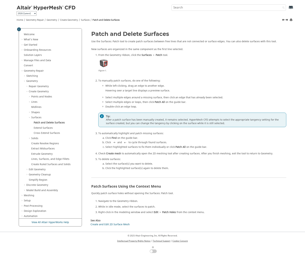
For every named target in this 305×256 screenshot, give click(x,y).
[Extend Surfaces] (287, 20)
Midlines (36, 107)
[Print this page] (291, 20)
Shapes (35, 112)
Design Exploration (35, 211)
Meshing (29, 195)
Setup (27, 200)
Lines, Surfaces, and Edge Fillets (50, 159)
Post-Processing (33, 206)
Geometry (52, 20)
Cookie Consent (180, 241)
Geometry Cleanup (40, 174)
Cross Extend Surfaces (47, 133)
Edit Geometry (37, 169)
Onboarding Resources (37, 50)
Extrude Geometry (42, 154)
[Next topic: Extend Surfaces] (287, 20)
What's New (31, 39)
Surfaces (85, 20)
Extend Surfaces (43, 128)
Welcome (29, 34)
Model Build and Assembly (42, 190)
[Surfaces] (283, 20)
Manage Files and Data (37, 60)
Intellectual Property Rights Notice (134, 241)
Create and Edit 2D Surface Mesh (110, 224)
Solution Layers (33, 55)
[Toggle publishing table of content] (19, 29)
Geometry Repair (35, 20)
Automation (31, 216)
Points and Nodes (41, 96)
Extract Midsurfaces (43, 148)
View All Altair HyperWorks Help (50, 222)
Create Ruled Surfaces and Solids (51, 164)
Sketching (32, 76)
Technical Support (161, 241)
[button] (22, 34)
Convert (28, 65)
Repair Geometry (39, 86)
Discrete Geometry (37, 185)
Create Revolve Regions (45, 143)
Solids (34, 138)
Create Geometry (69, 20)
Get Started (30, 45)
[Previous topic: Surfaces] (283, 20)
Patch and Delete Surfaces (106, 20)
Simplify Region (38, 180)
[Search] (283, 7)
